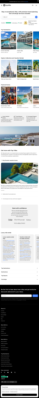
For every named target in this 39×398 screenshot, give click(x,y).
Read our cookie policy (5, 391)
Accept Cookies (19, 394)
